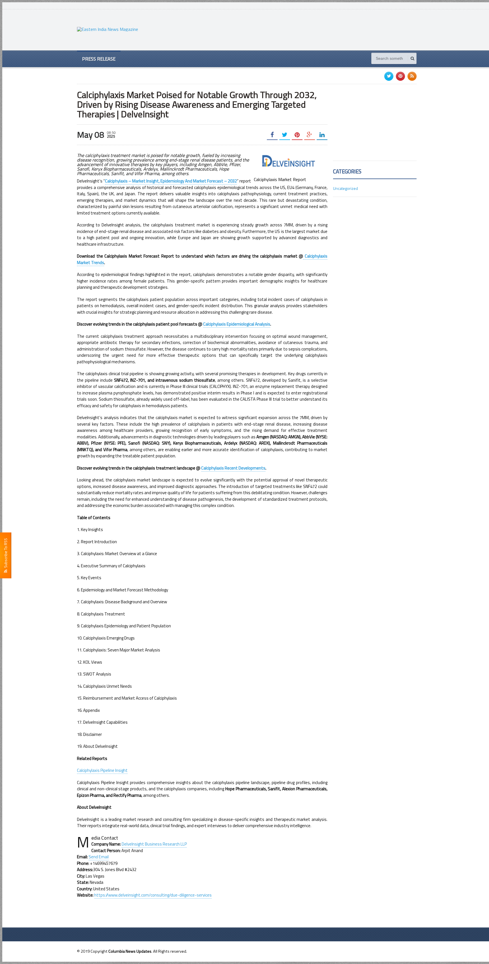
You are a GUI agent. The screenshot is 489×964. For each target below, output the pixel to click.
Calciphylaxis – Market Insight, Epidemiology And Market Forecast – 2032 (171, 181)
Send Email (99, 856)
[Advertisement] (314, 29)
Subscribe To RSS (5, 554)
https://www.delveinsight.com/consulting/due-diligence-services (153, 895)
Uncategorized (345, 188)
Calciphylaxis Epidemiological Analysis (236, 324)
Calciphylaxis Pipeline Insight (102, 770)
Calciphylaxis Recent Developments (233, 468)
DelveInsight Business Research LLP (154, 844)
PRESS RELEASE (98, 58)
